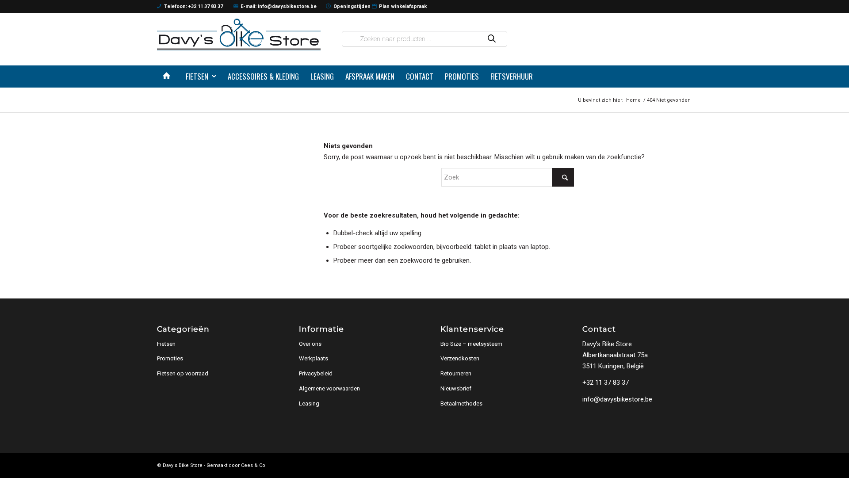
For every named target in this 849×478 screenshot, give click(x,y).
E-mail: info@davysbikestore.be (279, 6)
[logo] (239, 34)
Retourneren (455, 373)
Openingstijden (352, 6)
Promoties (170, 358)
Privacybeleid (316, 373)
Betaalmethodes (461, 403)
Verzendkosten (459, 358)
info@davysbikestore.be (617, 399)
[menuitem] (168, 76)
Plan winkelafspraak (403, 6)
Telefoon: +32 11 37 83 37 (193, 6)
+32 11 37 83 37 (605, 382)
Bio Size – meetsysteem (471, 343)
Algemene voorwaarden (329, 388)
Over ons (310, 343)
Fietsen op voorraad (182, 373)
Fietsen (166, 343)
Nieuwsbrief (455, 388)
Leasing (309, 403)
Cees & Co (253, 465)
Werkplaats (313, 358)
